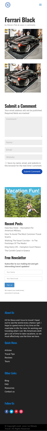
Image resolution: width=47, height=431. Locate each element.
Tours (7, 361)
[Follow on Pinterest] (16, 411)
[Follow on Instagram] (21, 411)
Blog (7, 380)
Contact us (10, 391)
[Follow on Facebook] (7, 411)
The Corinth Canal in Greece (17, 250)
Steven (10, 25)
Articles (8, 350)
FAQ (6, 384)
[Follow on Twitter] (11, 411)
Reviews (8, 358)
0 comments (30, 25)
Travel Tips (10, 354)
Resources (9, 388)
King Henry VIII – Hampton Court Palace (23, 247)
